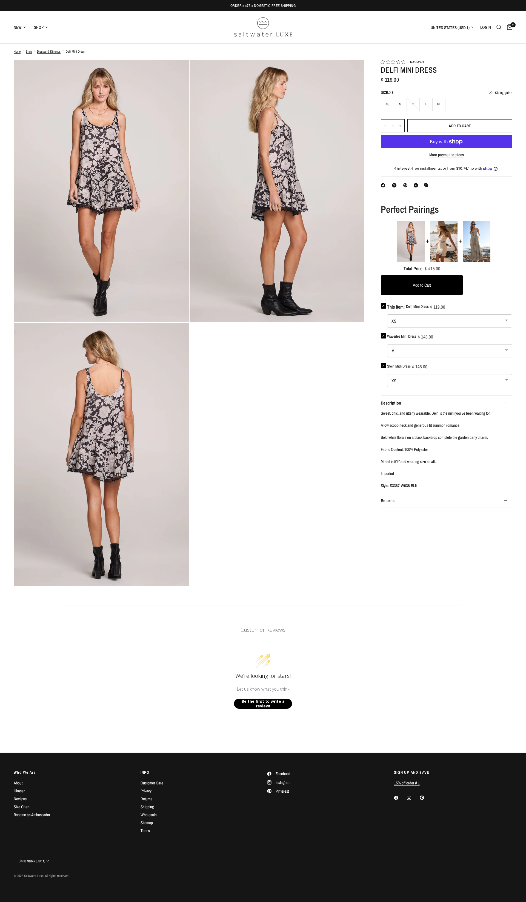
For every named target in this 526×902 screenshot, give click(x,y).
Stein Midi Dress (399, 366)
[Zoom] (177, 71)
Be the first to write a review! (263, 704)
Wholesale (149, 815)
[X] (395, 185)
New (18, 27)
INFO (145, 772)
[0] (508, 27)
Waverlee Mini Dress (401, 336)
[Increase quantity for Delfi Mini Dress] (400, 125)
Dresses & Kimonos (49, 51)
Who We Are (25, 772)
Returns (388, 500)
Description (391, 403)
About (18, 783)
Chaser (19, 791)
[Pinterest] (406, 185)
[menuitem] (22, 27)
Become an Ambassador (32, 815)
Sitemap (147, 823)
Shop (39, 27)
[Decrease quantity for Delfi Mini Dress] (385, 125)
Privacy (146, 791)
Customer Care (152, 783)
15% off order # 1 (407, 783)
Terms (145, 830)
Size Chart (21, 807)
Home (17, 51)
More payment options (446, 154)
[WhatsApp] (417, 185)
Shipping (147, 807)
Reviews (20, 799)
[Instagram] (413, 798)
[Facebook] (384, 185)
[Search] (499, 27)
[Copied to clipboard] (427, 185)
